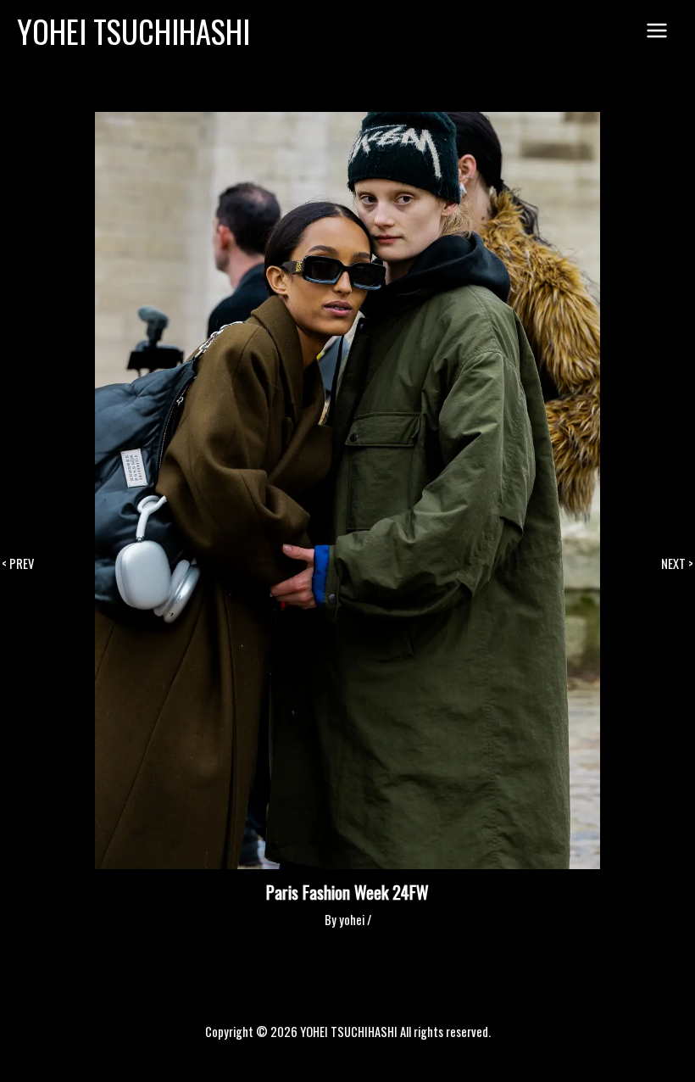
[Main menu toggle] (657, 31)
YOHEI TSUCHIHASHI (133, 31)
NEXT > (677, 564)
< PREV (18, 564)
